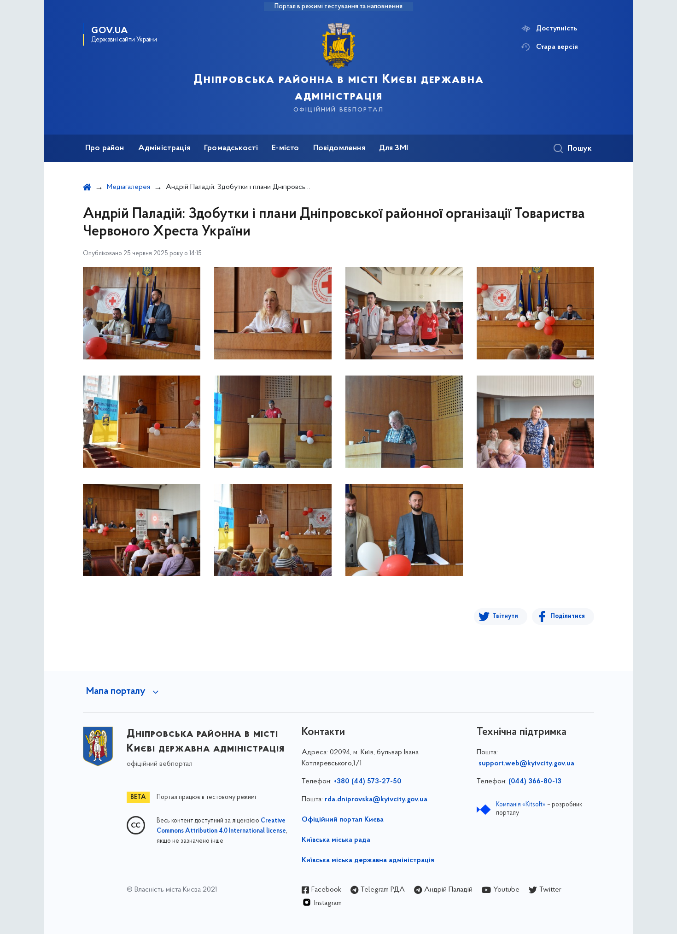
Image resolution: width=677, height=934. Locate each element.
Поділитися (567, 616)
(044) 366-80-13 (534, 781)
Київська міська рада (336, 840)
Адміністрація (164, 148)
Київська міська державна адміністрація (368, 860)
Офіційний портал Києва (343, 819)
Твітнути (505, 616)
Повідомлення (339, 148)
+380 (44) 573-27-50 (367, 781)
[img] (141, 313)
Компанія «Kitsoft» (521, 804)
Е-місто (285, 148)
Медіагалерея (128, 187)
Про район (104, 148)
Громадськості (231, 148)
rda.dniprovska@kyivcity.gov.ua (376, 799)
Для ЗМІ (393, 148)
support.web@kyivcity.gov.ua (526, 763)
